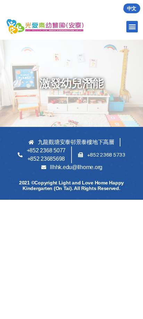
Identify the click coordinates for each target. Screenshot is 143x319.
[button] (132, 26)
